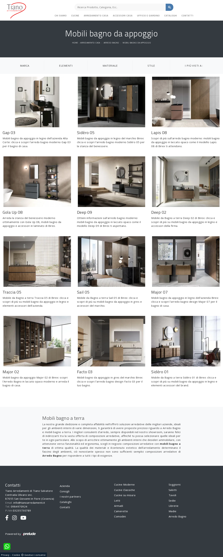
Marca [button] (24, 65)
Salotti (173, 490)
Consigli (65, 491)
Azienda (65, 486)
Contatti (187, 15)
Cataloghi (170, 15)
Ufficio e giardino (148, 15)
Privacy (5, 554)
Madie (172, 511)
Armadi (118, 505)
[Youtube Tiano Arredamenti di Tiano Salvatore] (23, 518)
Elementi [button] (66, 65)
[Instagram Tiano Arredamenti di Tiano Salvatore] (14, 518)
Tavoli (172, 495)
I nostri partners (70, 496)
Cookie (16, 554)
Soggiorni (175, 484)
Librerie (174, 505)
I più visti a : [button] (194, 65)
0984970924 (19, 506)
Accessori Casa (123, 15)
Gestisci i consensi (35, 554)
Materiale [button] (110, 65)
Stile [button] (151, 65)
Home (75, 42)
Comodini (120, 516)
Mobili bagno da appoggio (137, 42)
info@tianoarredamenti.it (29, 502)
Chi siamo (61, 15)
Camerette (121, 511)
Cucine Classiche (124, 490)
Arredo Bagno (111, 42)
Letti (117, 500)
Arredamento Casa (96, 15)
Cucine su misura (124, 495)
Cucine (75, 15)
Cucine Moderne (124, 484)
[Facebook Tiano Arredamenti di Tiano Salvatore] (7, 518)
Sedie (172, 500)
